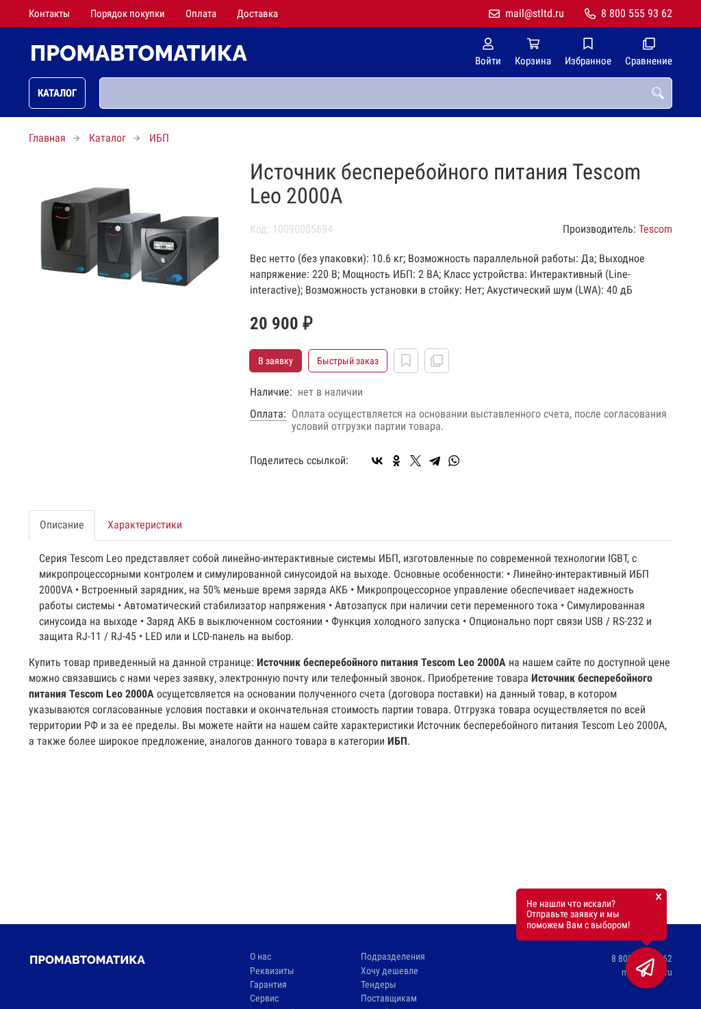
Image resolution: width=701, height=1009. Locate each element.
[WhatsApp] (454, 460)
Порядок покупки (127, 14)
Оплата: (268, 414)
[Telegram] (434, 460)
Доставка (257, 14)
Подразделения (393, 956)
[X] (415, 460)
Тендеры (378, 985)
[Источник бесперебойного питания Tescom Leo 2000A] (129, 227)
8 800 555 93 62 (636, 13)
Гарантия (268, 985)
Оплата (201, 14)
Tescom (655, 228)
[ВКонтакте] (377, 460)
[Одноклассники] (396, 460)
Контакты (49, 14)
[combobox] (385, 93)
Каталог (57, 93)
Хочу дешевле (389, 971)
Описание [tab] (62, 524)
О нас (260, 956)
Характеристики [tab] (144, 524)
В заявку (275, 360)
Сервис (264, 998)
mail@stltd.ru (534, 13)
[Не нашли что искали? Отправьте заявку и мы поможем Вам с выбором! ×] (646, 967)
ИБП (159, 137)
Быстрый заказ (348, 360)
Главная (47, 137)
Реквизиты (272, 971)
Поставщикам (389, 998)
